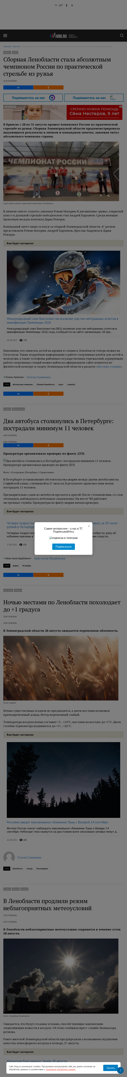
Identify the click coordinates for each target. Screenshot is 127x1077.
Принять (111, 1067)
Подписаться (64, 546)
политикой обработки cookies (61, 1069)
